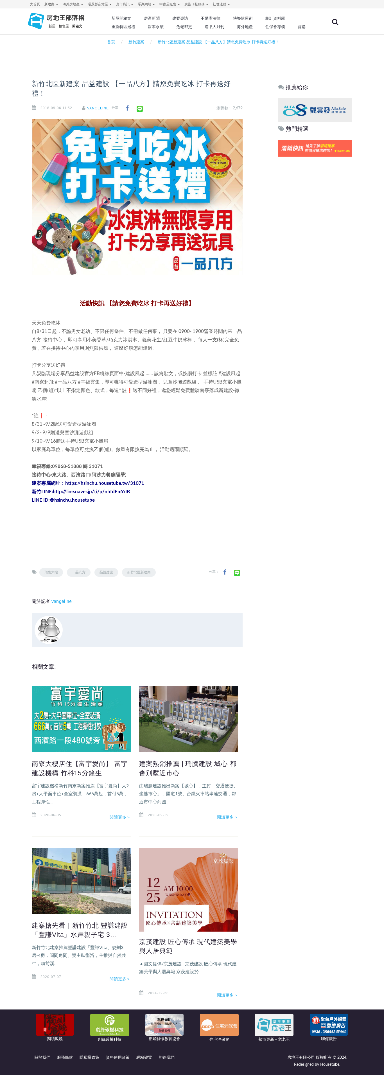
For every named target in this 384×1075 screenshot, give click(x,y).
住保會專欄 (275, 26)
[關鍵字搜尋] (335, 22)
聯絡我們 (167, 1058)
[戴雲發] (315, 110)
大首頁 (35, 4)
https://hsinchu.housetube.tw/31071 (104, 483)
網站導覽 (144, 1058)
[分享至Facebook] (127, 108)
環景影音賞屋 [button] (98, 4)
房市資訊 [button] (123, 4)
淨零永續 (156, 26)
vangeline (98, 108)
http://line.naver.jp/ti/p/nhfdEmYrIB (91, 491)
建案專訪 (180, 18)
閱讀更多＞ (120, 817)
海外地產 (245, 26)
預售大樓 (51, 572)
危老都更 (184, 26)
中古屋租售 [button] (168, 4)
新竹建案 (136, 42)
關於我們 (42, 1058)
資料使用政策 (118, 1058)
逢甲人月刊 (214, 26)
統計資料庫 (275, 18)
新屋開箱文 (121, 18)
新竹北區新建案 (139, 572)
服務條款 (65, 1058)
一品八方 (78, 572)
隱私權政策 (89, 1058)
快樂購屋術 (243, 18)
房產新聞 (152, 18)
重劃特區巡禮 (123, 26)
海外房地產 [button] (71, 4)
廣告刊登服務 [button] (194, 4)
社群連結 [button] (220, 4)
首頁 (110, 42)
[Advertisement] (315, 243)
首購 (302, 26)
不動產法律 (210, 18)
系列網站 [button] (145, 4)
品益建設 (106, 572)
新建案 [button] (49, 4)
